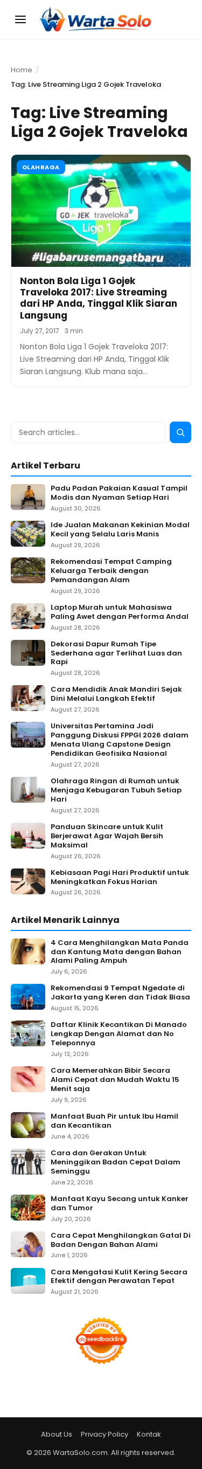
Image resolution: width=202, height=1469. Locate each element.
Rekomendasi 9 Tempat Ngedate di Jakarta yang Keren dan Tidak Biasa (120, 993)
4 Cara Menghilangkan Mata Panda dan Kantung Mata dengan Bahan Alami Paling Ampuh (120, 952)
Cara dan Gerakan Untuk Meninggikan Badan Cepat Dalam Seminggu (115, 1162)
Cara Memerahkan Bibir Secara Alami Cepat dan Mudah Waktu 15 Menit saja (115, 1080)
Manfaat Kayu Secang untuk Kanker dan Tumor (120, 1204)
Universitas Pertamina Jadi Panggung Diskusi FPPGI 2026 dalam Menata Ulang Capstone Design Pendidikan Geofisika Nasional (120, 740)
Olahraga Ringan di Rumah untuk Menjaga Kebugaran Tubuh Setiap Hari (116, 790)
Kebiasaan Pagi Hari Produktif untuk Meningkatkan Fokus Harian (120, 877)
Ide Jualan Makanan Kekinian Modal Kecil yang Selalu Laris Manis (120, 530)
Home (21, 70)
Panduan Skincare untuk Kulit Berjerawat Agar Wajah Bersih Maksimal (107, 836)
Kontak (149, 1434)
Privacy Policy (104, 1434)
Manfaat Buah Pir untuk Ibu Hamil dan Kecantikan (114, 1121)
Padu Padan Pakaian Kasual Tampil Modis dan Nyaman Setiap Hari (119, 493)
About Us (56, 1434)
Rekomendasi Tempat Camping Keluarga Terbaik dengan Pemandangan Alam (111, 571)
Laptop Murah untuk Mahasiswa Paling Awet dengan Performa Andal (120, 612)
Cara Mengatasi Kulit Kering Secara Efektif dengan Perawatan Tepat (119, 1277)
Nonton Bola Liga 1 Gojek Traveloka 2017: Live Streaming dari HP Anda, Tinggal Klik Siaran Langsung (98, 298)
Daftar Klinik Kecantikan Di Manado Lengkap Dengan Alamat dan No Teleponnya (119, 1034)
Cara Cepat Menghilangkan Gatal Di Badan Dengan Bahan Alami (121, 1240)
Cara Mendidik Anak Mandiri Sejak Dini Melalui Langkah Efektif (116, 694)
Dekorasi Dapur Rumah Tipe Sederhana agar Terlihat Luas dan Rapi (116, 653)
